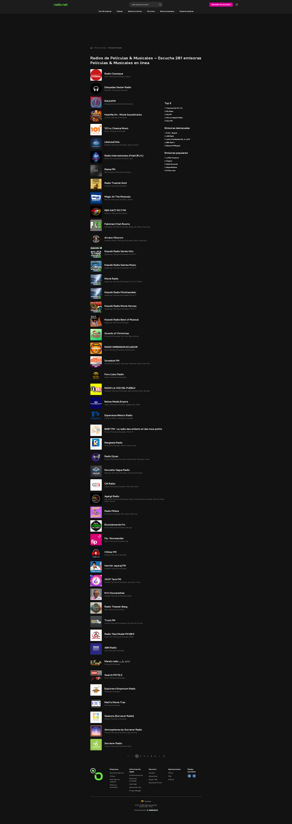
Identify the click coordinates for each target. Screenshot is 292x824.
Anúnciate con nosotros (115, 781)
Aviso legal (133, 784)
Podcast (120, 11)
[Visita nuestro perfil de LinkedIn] (189, 776)
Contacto (152, 773)
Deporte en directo (135, 11)
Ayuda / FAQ (153, 779)
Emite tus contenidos (113, 786)
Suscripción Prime (155, 783)
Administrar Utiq (135, 787)
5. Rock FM (168, 121)
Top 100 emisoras (105, 11)
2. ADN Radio (169, 136)
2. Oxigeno (168, 161)
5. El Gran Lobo (170, 170)
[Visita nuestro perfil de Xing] (194, 776)
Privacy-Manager (135, 791)
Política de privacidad (133, 780)
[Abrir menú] (236, 4)
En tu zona (151, 11)
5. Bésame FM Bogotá (172, 146)
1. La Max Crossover (172, 158)
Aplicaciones (153, 776)
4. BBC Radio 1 (170, 142)
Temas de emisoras (186, 11)
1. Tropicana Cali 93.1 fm (173, 108)
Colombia (147, 801)
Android (171, 779)
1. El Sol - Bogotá (171, 133)
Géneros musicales (167, 11)
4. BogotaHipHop (171, 167)
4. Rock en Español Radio (174, 118)
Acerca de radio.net (117, 773)
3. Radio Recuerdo (171, 164)
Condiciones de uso (136, 775)
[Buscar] (160, 4)
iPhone (170, 773)
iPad (169, 776)
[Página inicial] (91, 48)
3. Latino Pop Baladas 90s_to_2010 (177, 139)
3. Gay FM (168, 114)
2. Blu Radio (169, 111)
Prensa (112, 776)
